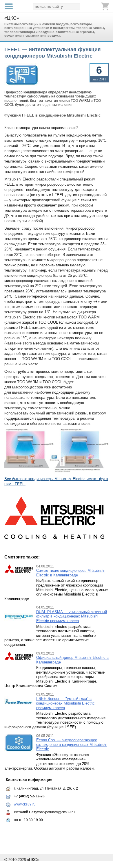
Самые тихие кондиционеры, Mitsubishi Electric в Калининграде (70, 572)
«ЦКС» (11, 18)
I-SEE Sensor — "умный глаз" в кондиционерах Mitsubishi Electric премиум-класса (65, 703)
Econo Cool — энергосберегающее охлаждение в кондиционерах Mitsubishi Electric (71, 744)
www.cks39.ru (25, 804)
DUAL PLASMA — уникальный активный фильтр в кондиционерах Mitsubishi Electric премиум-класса (71, 616)
